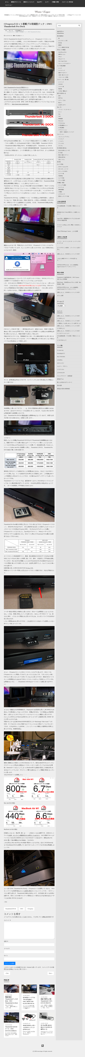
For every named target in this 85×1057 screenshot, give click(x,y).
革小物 (60, 42)
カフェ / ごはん (62, 100)
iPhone (60, 56)
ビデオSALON (60, 372)
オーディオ (61, 187)
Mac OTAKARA (61, 356)
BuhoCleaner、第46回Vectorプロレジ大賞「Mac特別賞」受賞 (69, 283)
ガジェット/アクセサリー (64, 63)
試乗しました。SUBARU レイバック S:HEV (68, 254)
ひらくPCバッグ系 (62, 40)
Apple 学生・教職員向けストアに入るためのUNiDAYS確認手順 (68, 219)
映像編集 (60, 118)
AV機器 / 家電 (55, 2)
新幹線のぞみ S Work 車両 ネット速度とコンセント (68, 213)
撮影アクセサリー (62, 72)
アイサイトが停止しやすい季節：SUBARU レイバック (69, 225)
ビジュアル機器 (62, 185)
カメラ (46, 2)
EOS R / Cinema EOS (63, 166)
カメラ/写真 (60, 164)
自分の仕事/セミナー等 (64, 150)
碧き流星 (59, 385)
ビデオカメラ (61, 194)
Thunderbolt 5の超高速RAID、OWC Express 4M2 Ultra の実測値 (68, 278)
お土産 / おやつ (62, 104)
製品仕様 (24, 415)
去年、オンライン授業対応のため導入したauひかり (24, 835)
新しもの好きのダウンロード (64, 382)
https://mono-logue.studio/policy (20, 104)
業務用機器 (61, 189)
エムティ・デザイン (62, 366)
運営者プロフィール (16, 2)
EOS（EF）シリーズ (63, 169)
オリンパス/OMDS (62, 171)
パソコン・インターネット (64, 109)
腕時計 (60, 45)
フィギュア (61, 139)
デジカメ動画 (61, 180)
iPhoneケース (61, 59)
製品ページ (7, 245)
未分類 (59, 161)
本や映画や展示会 (61, 148)
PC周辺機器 (61, 127)
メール (7, 948)
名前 (6, 941)
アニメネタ (61, 143)
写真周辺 (60, 175)
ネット (60, 111)
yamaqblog (59, 360)
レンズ (60, 68)
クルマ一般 (61, 86)
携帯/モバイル (61, 54)
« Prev (7, 973)
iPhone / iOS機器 (61, 49)
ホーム (6, 2)
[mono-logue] (42, 11)
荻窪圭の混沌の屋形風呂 (63, 388)
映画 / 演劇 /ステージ (63, 155)
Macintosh (60, 120)
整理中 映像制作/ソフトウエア (67, 132)
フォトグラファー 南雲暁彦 (64, 376)
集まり (60, 102)
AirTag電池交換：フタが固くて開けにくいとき (68, 206)
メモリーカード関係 (63, 77)
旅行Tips (60, 98)
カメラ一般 (61, 173)
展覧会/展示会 (61, 157)
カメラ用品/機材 (61, 65)
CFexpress (30, 908)
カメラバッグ (61, 70)
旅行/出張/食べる (61, 93)
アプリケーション (62, 129)
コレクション (8, 5)
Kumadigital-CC (61, 353)
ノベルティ (61, 141)
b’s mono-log (60, 350)
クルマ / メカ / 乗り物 (67, 2)
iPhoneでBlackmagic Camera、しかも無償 (67, 231)
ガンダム (60, 145)
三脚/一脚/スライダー (63, 75)
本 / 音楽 (60, 152)
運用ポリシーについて (28, 2)
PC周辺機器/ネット (19, 35)
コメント (7, 920)
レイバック (61, 82)
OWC (21, 908)
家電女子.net (60, 379)
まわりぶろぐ (60, 363)
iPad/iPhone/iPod (62, 52)
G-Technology (61, 123)
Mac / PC (59, 107)
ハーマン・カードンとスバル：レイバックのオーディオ (68, 242)
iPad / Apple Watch (62, 61)
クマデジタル (60, 369)
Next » (50, 973)
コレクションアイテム (63, 136)
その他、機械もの (62, 91)
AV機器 (60, 191)
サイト (6, 955)
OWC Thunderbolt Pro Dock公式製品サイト (16, 87)
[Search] (79, 25)
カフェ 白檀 (60, 295)
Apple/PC (39, 2)
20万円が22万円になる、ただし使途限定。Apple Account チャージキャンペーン (68, 265)
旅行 (59, 95)
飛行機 (60, 88)
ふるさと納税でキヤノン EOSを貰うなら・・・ (67, 259)
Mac (59, 114)
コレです (30, 568)
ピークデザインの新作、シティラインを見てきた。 (68, 248)
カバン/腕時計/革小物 (63, 47)
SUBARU (60, 84)
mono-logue (40, 1051)
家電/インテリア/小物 (63, 196)
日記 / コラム (61, 159)
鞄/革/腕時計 (60, 36)
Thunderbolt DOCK (10, 908)
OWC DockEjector (9, 278)
